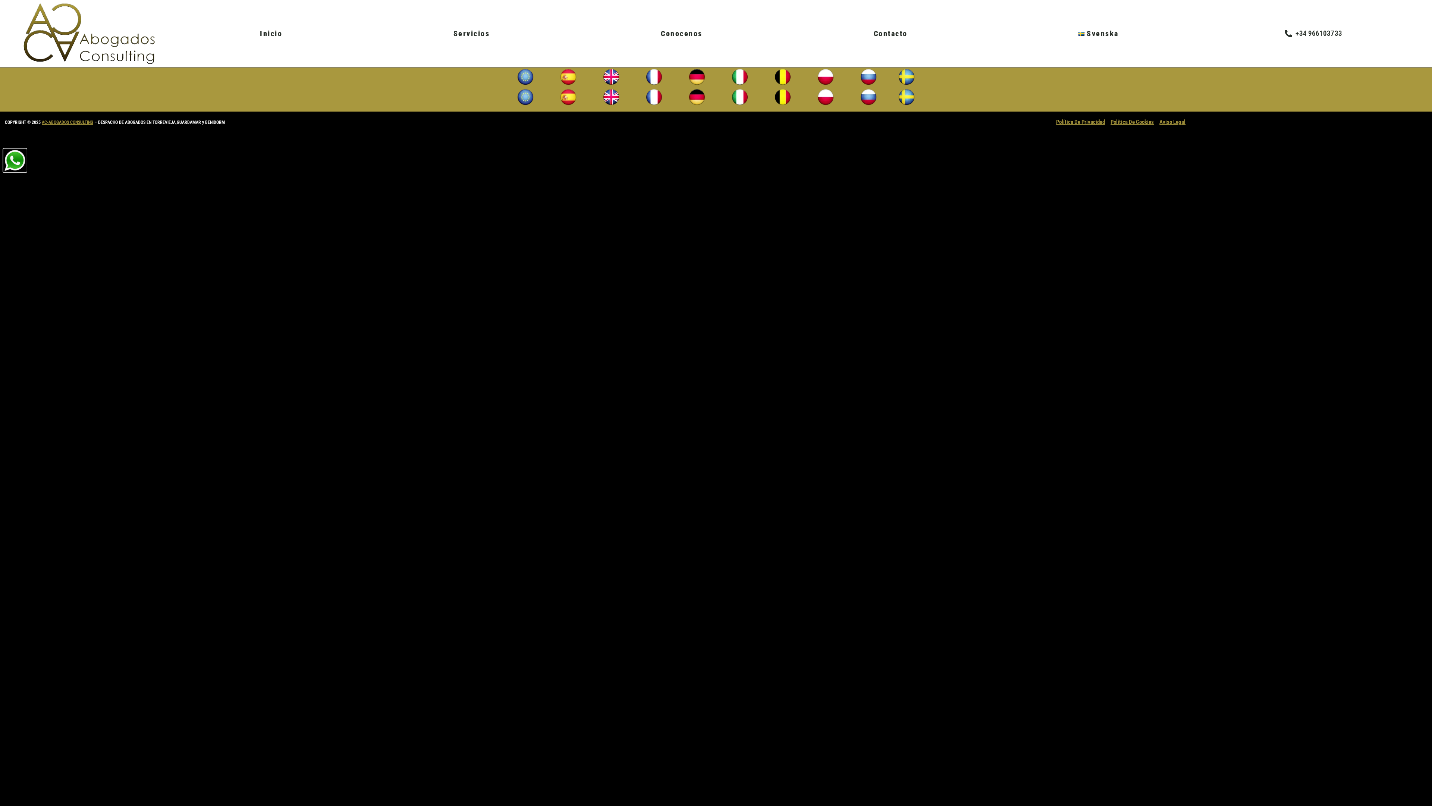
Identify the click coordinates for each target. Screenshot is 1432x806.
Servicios (471, 33)
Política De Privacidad (1080, 122)
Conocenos (682, 33)
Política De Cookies (1132, 122)
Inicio (271, 33)
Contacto (891, 33)
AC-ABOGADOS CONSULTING (67, 122)
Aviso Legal (1172, 122)
